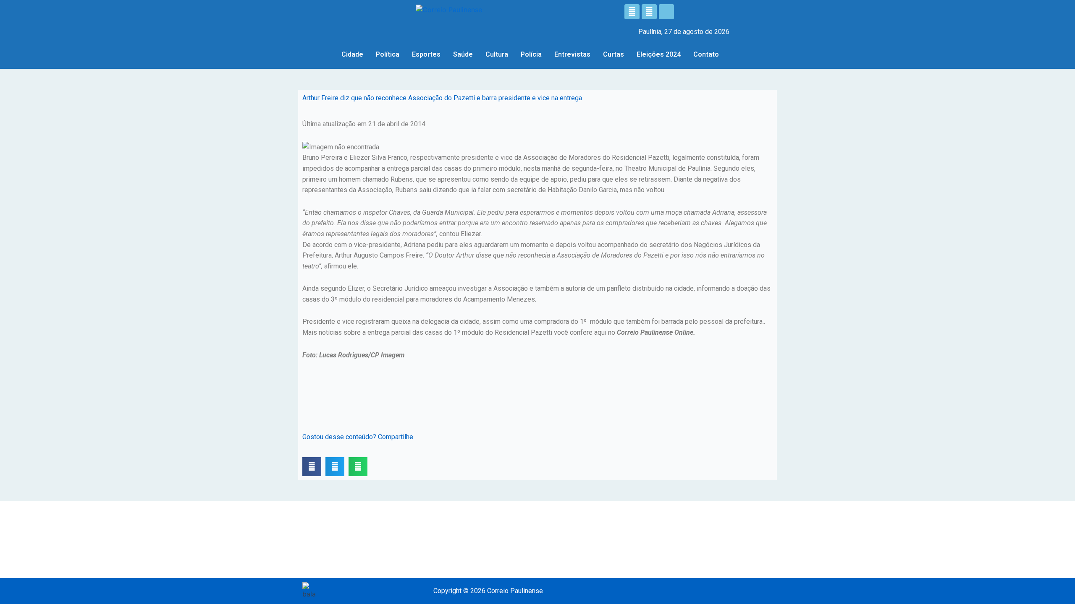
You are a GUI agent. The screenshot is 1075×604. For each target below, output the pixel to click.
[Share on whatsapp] (358, 466)
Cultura (496, 54)
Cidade (352, 54)
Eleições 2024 (659, 54)
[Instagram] (649, 11)
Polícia (531, 54)
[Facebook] (632, 11)
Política (387, 54)
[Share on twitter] (334, 466)
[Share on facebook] (311, 466)
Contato (706, 54)
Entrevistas (572, 54)
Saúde (463, 54)
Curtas (613, 54)
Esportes (426, 54)
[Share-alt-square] (666, 11)
